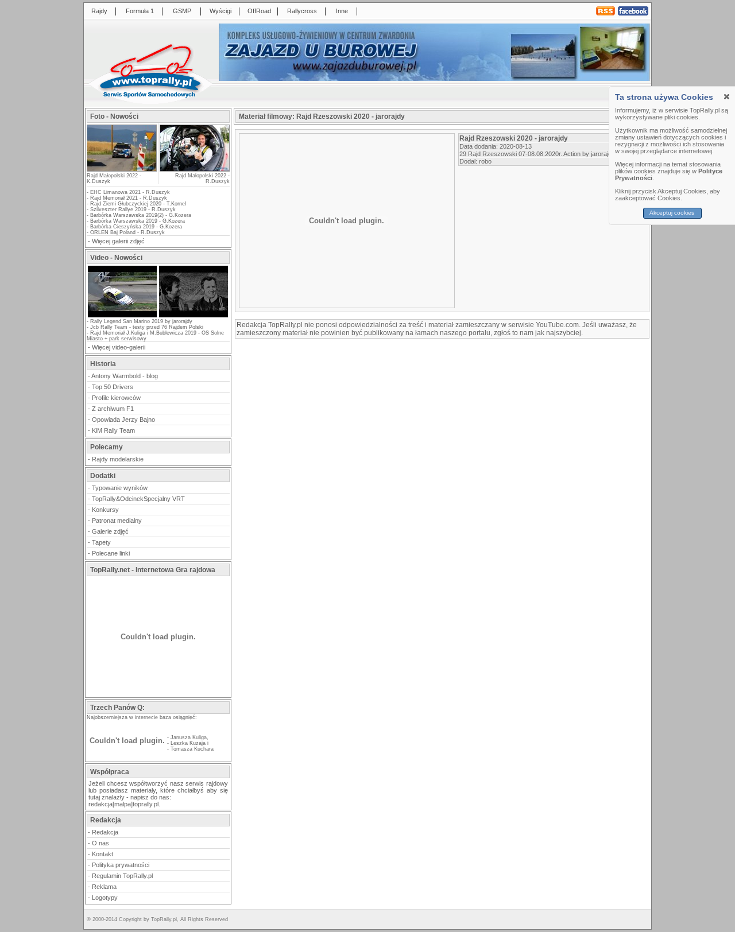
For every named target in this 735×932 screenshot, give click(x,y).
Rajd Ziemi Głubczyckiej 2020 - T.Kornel (138, 204)
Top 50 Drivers (112, 386)
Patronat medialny (117, 520)
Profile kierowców (116, 397)
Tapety (101, 542)
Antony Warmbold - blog (124, 375)
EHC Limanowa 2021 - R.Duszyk (130, 192)
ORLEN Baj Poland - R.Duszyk (127, 232)
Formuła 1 (140, 10)
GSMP (182, 10)
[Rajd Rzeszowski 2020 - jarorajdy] (122, 316)
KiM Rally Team (113, 430)
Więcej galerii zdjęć (118, 241)
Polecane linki (111, 553)
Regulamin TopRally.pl (122, 875)
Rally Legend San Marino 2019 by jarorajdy (141, 321)
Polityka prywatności (120, 864)
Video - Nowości (116, 258)
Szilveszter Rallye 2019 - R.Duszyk (133, 209)
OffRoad (259, 10)
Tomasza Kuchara (192, 749)
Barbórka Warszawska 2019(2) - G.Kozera (140, 215)
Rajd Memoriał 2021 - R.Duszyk (128, 198)
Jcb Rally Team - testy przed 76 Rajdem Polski (146, 327)
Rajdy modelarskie (118, 459)
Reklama (104, 886)
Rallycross (302, 10)
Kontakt (102, 854)
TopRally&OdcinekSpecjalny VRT (138, 498)
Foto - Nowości (114, 116)
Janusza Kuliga (189, 737)
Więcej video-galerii (118, 347)
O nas (100, 843)
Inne (342, 10)
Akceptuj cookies (672, 212)
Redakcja (105, 832)
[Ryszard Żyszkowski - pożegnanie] (193, 316)
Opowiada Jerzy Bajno (123, 419)
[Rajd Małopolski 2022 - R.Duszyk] (194, 148)
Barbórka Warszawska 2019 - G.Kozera (137, 221)
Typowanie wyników (120, 487)
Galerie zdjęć (110, 531)
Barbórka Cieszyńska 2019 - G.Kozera (136, 227)
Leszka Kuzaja (188, 743)
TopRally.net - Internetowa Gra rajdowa (152, 570)
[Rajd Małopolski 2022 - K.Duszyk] (121, 168)
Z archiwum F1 (113, 408)
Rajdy (99, 10)
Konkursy (105, 509)
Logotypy (105, 897)
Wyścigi (220, 10)
